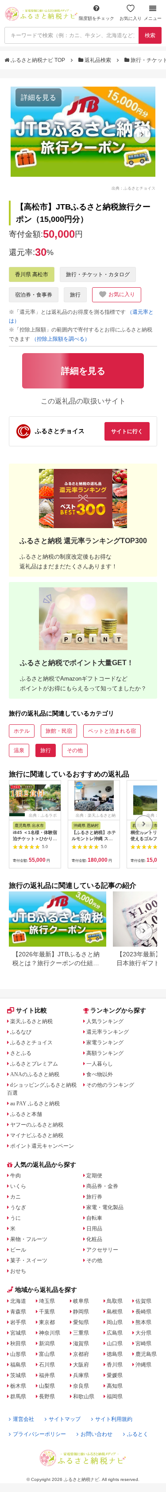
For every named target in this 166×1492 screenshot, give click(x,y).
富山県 (47, 1354)
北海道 (18, 1301)
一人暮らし (99, 1063)
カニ (15, 1196)
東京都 (47, 1322)
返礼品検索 (97, 60)
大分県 (143, 1333)
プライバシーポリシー (39, 1434)
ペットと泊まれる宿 (112, 731)
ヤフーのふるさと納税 (36, 1124)
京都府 (81, 1354)
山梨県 (47, 1386)
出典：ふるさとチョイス (133, 188)
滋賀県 (81, 1343)
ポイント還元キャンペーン (42, 1146)
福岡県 (115, 1396)
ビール (18, 1249)
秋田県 (18, 1343)
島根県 (115, 1311)
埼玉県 (47, 1301)
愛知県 (81, 1322)
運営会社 (23, 1419)
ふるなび (20, 1032)
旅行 (75, 295)
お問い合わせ (96, 1434)
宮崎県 (143, 1343)
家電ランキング (105, 1042)
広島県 (115, 1333)
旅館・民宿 (59, 731)
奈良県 (81, 1386)
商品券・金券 (102, 1186)
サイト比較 (31, 1010)
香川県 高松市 (31, 274)
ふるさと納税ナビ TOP (37, 60)
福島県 (18, 1364)
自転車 (94, 1218)
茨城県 (18, 1375)
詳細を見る (38, 97)
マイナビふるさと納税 (36, 1135)
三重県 (81, 1333)
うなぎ (18, 1207)
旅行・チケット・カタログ (98, 274)
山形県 (18, 1354)
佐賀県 (143, 1301)
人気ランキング (105, 1021)
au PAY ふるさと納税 (35, 1103)
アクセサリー (102, 1249)
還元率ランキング (107, 1032)
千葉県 (47, 1311)
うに (15, 1218)
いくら (18, 1186)
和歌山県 (83, 1396)
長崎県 (143, 1311)
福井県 (47, 1375)
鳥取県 (115, 1301)
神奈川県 (49, 1333)
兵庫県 (81, 1375)
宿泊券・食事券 (33, 295)
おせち (18, 1271)
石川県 (47, 1364)
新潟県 (47, 1343)
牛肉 (15, 1175)
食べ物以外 (99, 1074)
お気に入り (131, 18)
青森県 (18, 1311)
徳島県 (115, 1354)
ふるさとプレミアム (34, 1063)
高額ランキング (105, 1053)
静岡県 (81, 1311)
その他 (75, 750)
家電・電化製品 (105, 1207)
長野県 (47, 1396)
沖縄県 (143, 1364)
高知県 (115, 1386)
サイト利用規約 (113, 1419)
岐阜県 (81, 1301)
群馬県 (18, 1396)
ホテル (22, 731)
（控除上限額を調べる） (60, 339)
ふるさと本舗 (26, 1114)
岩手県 (18, 1322)
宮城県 (18, 1333)
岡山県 (115, 1322)
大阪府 (81, 1364)
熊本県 (143, 1322)
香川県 (115, 1364)
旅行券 (94, 1196)
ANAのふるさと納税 (34, 1074)
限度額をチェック (96, 18)
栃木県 (18, 1386)
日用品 (94, 1228)
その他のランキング (110, 1085)
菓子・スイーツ (28, 1260)
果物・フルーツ (28, 1239)
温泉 (19, 750)
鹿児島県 (146, 1354)
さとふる (20, 1053)
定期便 (94, 1175)
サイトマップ (65, 1419)
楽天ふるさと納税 (31, 1021)
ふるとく (137, 1434)
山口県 (115, 1343)
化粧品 (94, 1239)
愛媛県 (115, 1375)
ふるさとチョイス (31, 1042)
